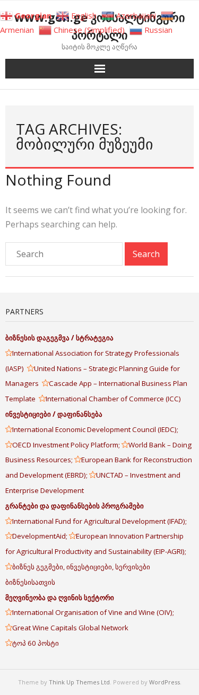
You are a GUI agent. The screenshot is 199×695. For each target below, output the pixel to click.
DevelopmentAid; (40, 536)
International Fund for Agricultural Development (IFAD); (99, 521)
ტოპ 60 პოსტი (35, 643)
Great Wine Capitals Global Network (70, 627)
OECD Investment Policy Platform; (67, 445)
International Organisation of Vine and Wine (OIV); (93, 612)
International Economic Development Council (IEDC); (95, 429)
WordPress (164, 682)
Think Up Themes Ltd (79, 682)
